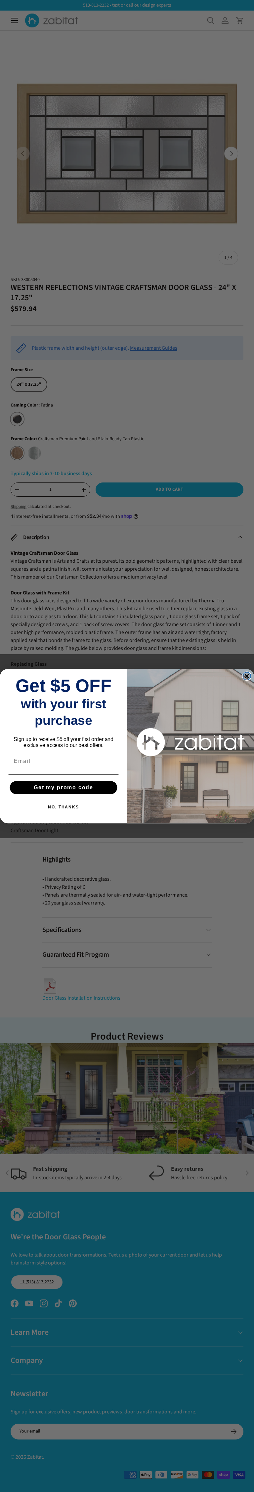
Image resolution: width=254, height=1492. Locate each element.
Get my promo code (63, 787)
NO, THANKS (63, 807)
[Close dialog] (247, 676)
